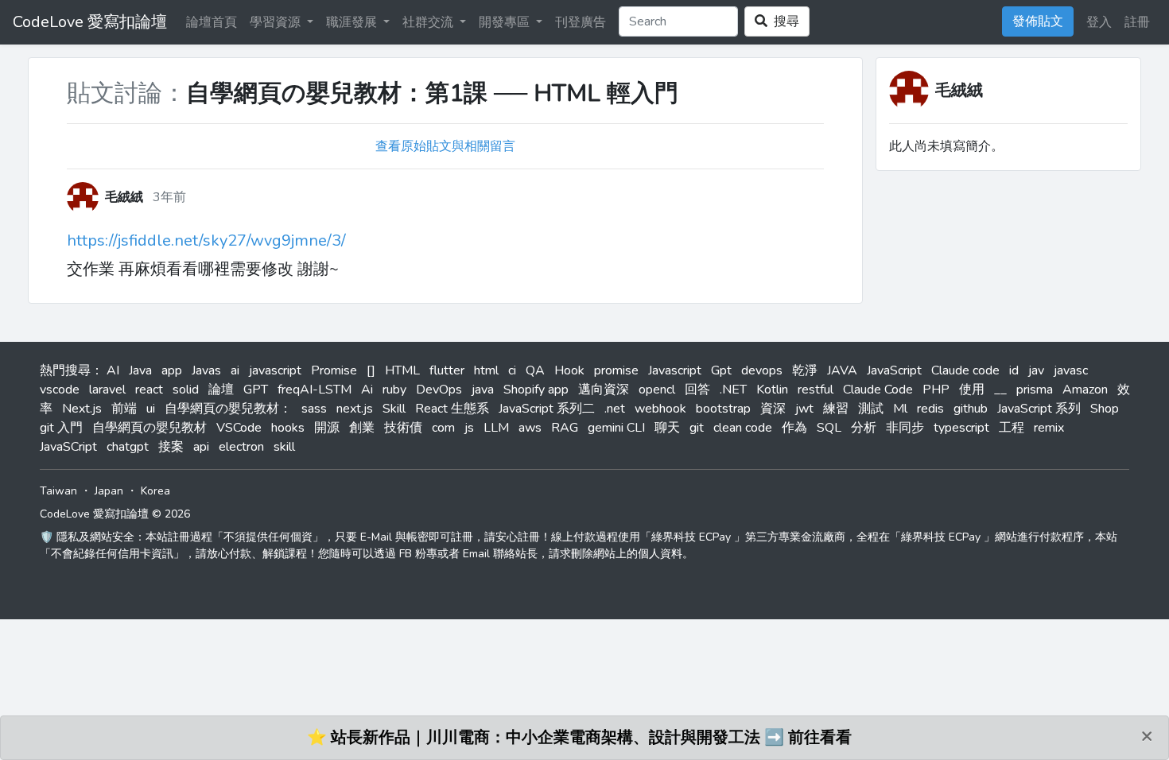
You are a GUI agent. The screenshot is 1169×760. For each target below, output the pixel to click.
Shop (1104, 408)
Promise (334, 370)
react (149, 389)
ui (150, 408)
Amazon (1085, 389)
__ (1000, 389)
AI (113, 370)
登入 (1099, 22)
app (171, 370)
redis (930, 408)
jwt (804, 408)
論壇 (221, 389)
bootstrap (723, 408)
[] (371, 370)
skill (284, 447)
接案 (171, 447)
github (970, 408)
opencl (657, 389)
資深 (773, 408)
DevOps (439, 389)
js (469, 427)
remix (1049, 427)
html (486, 370)
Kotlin (772, 389)
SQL (829, 427)
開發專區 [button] (506, 22)
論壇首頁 (211, 22)
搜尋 (783, 21)
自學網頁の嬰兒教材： (228, 408)
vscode (60, 389)
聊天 (667, 427)
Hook (569, 370)
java (483, 389)
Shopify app (536, 389)
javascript (275, 370)
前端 (124, 408)
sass (314, 408)
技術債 (403, 427)
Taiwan (58, 490)
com (443, 427)
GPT (255, 389)
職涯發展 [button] (353, 22)
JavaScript (894, 370)
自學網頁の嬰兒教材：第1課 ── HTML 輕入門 (432, 93)
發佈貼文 (1037, 21)
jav (1036, 370)
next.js (354, 408)
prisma (1034, 389)
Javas (206, 370)
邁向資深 (603, 389)
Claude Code (878, 389)
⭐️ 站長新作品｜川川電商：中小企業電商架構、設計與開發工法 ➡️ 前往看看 (579, 737)
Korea (155, 490)
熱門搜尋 (65, 370)
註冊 (1137, 22)
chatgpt (128, 447)
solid (186, 389)
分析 (863, 427)
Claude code (965, 370)
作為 (794, 427)
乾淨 (805, 370)
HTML (402, 370)
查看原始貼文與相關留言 (445, 146)
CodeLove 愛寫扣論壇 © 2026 (115, 514)
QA (535, 370)
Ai (367, 389)
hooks (288, 427)
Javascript (674, 370)
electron (241, 447)
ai (235, 370)
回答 (697, 389)
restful (815, 389)
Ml (900, 408)
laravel (107, 389)
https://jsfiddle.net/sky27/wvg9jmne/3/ (206, 240)
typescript (961, 427)
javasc (1071, 370)
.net (614, 408)
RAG (564, 427)
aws (530, 427)
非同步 (905, 427)
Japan (109, 490)
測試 (871, 408)
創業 (362, 427)
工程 (1011, 427)
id (1014, 370)
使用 (972, 389)
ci (512, 370)
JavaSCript (68, 447)
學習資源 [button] (277, 22)
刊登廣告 (580, 22)
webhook (660, 408)
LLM (496, 427)
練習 (836, 408)
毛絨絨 (959, 90)
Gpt (721, 370)
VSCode (239, 427)
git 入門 (61, 427)
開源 (327, 427)
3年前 (169, 197)
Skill (394, 408)
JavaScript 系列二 (547, 408)
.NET (733, 389)
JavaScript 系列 (1039, 408)
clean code (742, 427)
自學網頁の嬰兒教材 (149, 427)
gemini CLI (616, 427)
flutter (446, 370)
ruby (394, 389)
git (696, 427)
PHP (936, 389)
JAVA (842, 370)
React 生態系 (452, 408)
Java (140, 370)
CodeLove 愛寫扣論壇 (90, 22)
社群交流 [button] (429, 22)
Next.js (82, 408)
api (201, 447)
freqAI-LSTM (314, 389)
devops (762, 370)
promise (616, 370)
